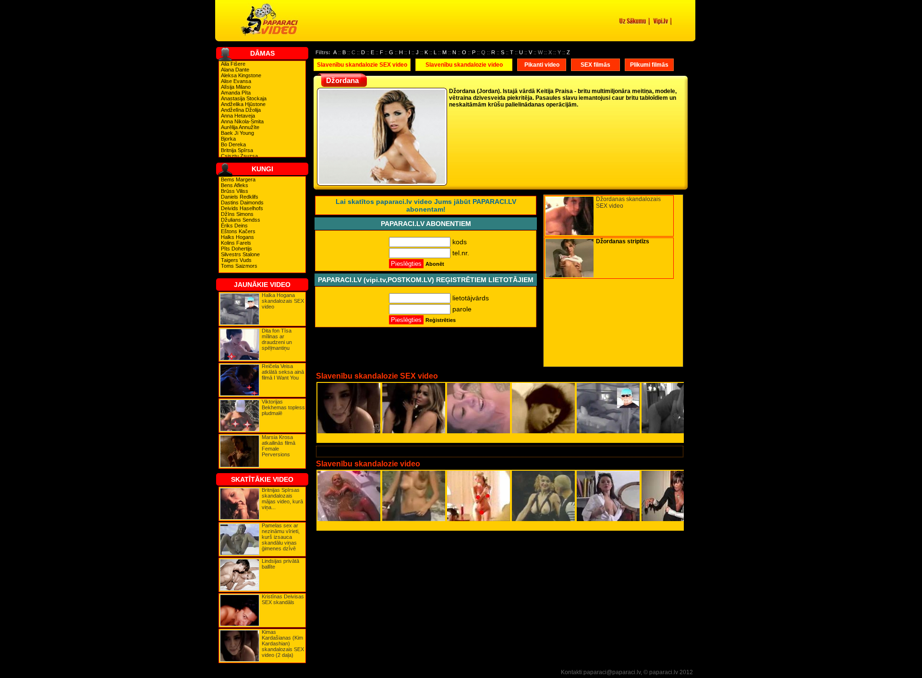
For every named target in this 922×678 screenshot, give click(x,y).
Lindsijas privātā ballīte (280, 564)
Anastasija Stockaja (244, 98)
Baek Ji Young (237, 133)
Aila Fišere (233, 64)
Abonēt (434, 264)
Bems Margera (238, 179)
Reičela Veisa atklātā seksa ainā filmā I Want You (283, 372)
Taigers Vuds (236, 260)
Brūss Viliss (234, 191)
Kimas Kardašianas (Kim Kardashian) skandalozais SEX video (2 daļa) (283, 643)
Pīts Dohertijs (236, 248)
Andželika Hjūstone (243, 104)
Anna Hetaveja (238, 116)
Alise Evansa (236, 81)
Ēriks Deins (234, 225)
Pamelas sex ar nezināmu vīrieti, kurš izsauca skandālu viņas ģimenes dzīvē (281, 537)
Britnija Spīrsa (237, 150)
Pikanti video (541, 64)
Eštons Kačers (238, 231)
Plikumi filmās (649, 64)
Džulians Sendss (240, 220)
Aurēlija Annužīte (240, 127)
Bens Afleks (234, 185)
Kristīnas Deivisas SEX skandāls (283, 599)
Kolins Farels (236, 243)
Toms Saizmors (239, 266)
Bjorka (228, 139)
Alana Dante (235, 69)
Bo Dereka (233, 144)
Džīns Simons (237, 214)
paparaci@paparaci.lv (612, 672)
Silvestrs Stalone (240, 254)
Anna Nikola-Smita (242, 121)
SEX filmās (595, 64)
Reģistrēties (440, 320)
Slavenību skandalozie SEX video (362, 64)
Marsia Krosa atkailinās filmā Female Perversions (278, 445)
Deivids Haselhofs (242, 208)
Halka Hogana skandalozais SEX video (283, 300)
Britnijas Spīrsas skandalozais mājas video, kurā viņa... (282, 498)
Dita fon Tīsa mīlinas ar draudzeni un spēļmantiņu (277, 339)
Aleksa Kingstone (241, 75)
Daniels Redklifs (239, 197)
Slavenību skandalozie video (464, 64)
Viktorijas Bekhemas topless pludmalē (283, 407)
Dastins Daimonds (242, 202)
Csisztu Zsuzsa (239, 156)
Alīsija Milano (236, 87)
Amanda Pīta (236, 92)
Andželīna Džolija (241, 110)
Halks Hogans (237, 237)
